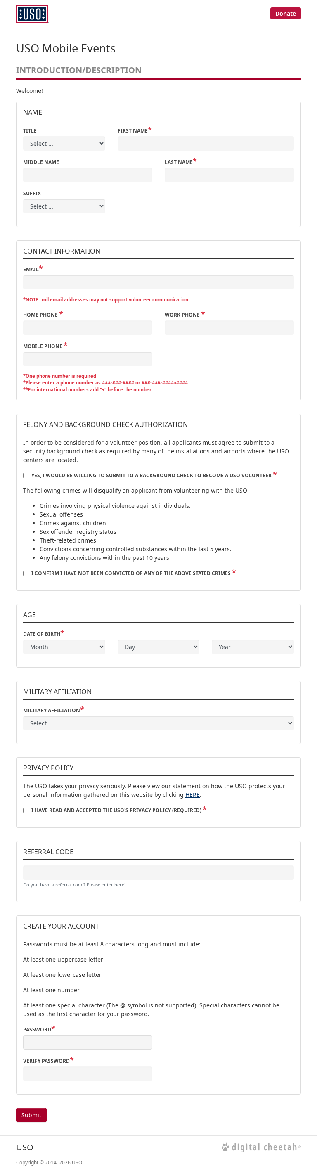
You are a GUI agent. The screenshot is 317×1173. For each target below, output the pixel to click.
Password (37, 1029)
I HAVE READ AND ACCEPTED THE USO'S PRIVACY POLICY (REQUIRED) (117, 810)
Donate (285, 13)
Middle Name (41, 162)
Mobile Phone (43, 346)
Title (30, 130)
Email (31, 269)
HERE (192, 795)
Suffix (32, 193)
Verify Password (46, 1060)
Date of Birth (41, 633)
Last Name (179, 162)
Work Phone (183, 314)
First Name (133, 130)
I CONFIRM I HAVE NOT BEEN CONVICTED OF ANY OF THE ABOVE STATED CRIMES (131, 573)
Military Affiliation (51, 710)
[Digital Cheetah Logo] (261, 1147)
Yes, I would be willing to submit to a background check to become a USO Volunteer (152, 475)
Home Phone (41, 314)
